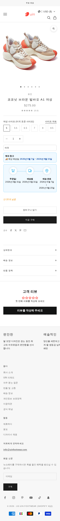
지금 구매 (30, 220)
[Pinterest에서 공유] (20, 230)
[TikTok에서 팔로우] (39, 497)
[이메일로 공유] (25, 230)
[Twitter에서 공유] (15, 230)
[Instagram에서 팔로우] (13, 497)
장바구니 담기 (30, 210)
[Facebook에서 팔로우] (5, 497)
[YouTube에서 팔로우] (31, 497)
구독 (10, 487)
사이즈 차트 (51, 121)
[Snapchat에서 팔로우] (48, 497)
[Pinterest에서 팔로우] (22, 497)
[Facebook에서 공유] (11, 230)
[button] (47, 11)
